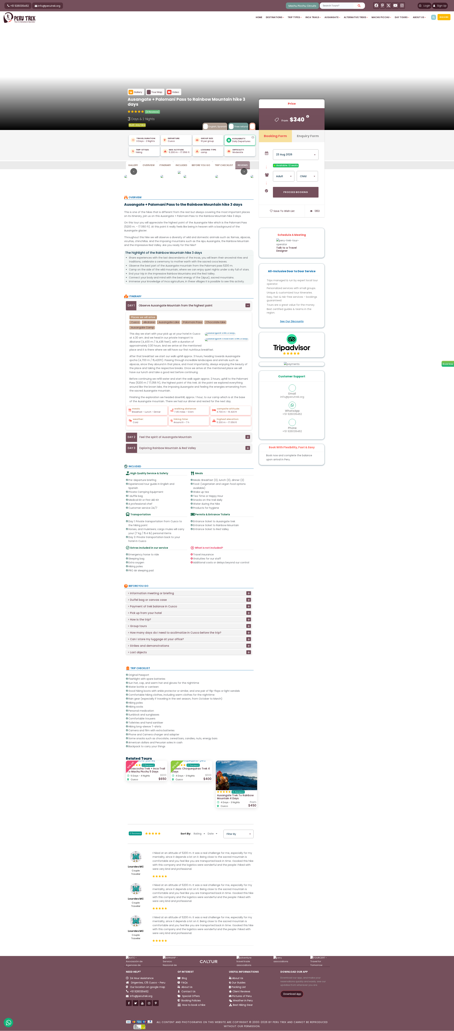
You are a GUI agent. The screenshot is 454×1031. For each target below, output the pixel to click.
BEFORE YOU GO (201, 165)
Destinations (274, 17)
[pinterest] (382, 5)
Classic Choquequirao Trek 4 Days (191, 770)
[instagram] (402, 5)
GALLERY (133, 165)
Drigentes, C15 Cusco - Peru (147, 982)
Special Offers (190, 996)
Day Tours (401, 17)
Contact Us (188, 991)
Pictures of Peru (242, 996)
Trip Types (294, 17)
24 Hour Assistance (142, 978)
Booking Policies (191, 1000)
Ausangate (332, 17)
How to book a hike (193, 1005)
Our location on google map (147, 987)
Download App (292, 994)
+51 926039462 (292, 412)
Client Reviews (241, 991)
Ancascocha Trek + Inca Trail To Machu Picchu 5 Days (146, 770)
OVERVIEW (149, 165)
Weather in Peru (243, 1000)
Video (175, 92)
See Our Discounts (292, 321)
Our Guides (238, 982)
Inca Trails (312, 17)
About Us (418, 17)
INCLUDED (181, 165)
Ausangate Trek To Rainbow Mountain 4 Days (235, 797)
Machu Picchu (380, 17)
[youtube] (395, 5)
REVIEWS (243, 165)
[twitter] (389, 5)
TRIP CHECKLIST (224, 165)
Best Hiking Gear (243, 1005)
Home (259, 17)
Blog (184, 978)
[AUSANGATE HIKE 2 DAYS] (189, 172)
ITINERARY (165, 165)
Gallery (138, 92)
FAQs (184, 982)
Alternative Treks (355, 17)
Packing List (239, 987)
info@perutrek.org (292, 395)
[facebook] (376, 5)
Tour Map (156, 92)
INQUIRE (444, 17)
